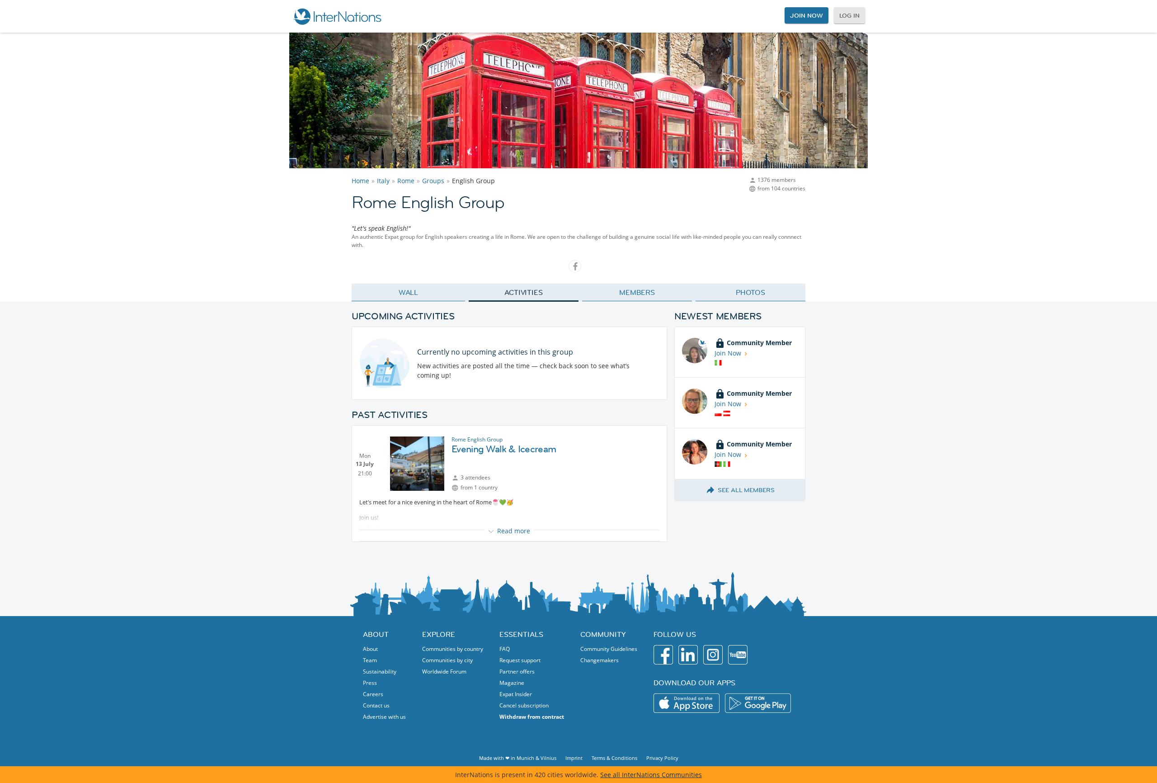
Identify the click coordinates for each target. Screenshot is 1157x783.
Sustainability (379, 671)
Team (370, 660)
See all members (746, 490)
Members (637, 292)
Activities (523, 292)
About (370, 649)
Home (360, 180)
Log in (849, 15)
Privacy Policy (662, 758)
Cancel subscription (524, 705)
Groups (433, 180)
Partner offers (517, 671)
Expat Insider (515, 694)
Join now (806, 15)
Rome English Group (477, 439)
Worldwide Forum (444, 671)
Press (370, 683)
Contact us (376, 705)
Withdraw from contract (531, 717)
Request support (520, 660)
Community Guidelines (608, 649)
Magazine (511, 683)
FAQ (504, 649)
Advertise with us (384, 717)
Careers (373, 694)
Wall (409, 292)
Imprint (574, 758)
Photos (750, 292)
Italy (383, 180)
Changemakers (599, 660)
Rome (405, 180)
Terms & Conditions (614, 758)
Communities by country (452, 649)
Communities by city (447, 660)
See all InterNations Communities (651, 774)
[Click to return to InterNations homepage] (337, 16)
